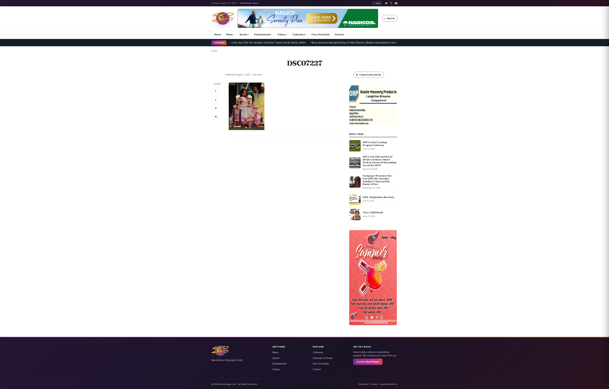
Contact (339, 34)
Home (217, 34)
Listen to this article (368, 74)
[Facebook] (386, 3)
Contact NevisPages (367, 361)
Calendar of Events (323, 358)
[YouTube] (396, 3)
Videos (281, 34)
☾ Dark (377, 3)
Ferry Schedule (321, 34)
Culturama (298, 34)
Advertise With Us (388, 384)
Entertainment (262, 34)
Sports (243, 34)
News (229, 34)
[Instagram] (391, 3)
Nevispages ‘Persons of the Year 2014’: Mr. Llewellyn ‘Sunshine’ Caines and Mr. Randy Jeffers (242, 42)
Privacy (374, 384)
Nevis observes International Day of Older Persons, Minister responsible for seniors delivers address (349, 42)
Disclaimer (364, 384)
